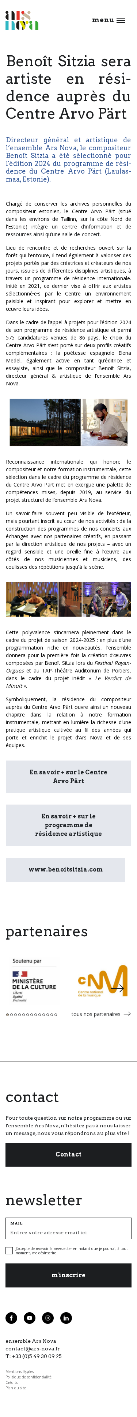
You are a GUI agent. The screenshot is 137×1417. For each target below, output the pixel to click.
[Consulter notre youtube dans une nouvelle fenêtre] (29, 1318)
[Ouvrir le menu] (121, 20)
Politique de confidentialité (28, 1377)
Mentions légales (19, 1371)
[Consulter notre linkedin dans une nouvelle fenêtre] (66, 1318)
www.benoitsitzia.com (65, 869)
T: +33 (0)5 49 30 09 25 (33, 1356)
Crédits (11, 1382)
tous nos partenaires (96, 1014)
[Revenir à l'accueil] (21, 20)
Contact (68, 1154)
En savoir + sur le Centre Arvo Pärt (68, 777)
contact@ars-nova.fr (32, 1348)
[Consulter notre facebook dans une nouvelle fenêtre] (11, 1318)
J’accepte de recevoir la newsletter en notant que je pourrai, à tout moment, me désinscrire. (72, 1250)
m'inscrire (68, 1275)
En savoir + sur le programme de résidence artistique (68, 825)
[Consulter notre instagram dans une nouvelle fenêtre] (48, 1318)
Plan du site (15, 1387)
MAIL (16, 1223)
